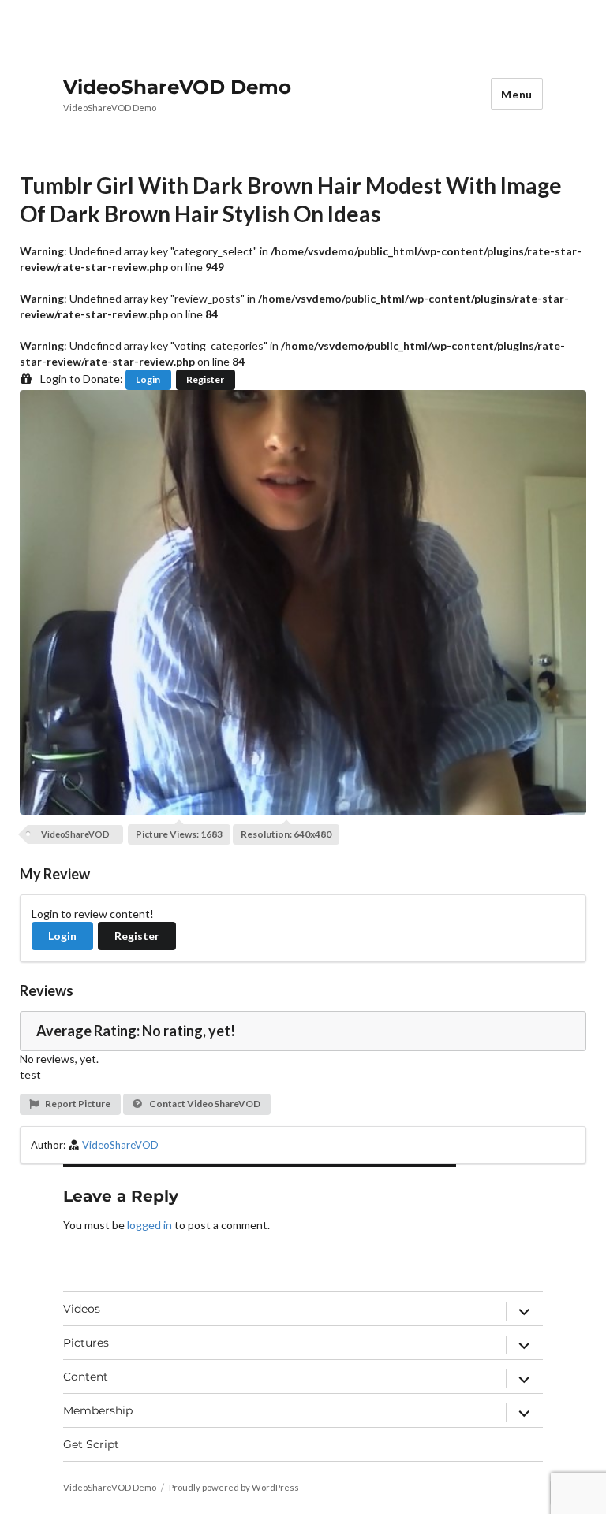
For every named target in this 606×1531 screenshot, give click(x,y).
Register (205, 379)
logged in (149, 1225)
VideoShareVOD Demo (177, 86)
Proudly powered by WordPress (234, 1487)
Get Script (91, 1444)
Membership (98, 1410)
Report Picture (76, 1103)
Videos (81, 1309)
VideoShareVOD (75, 834)
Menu (517, 94)
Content (85, 1376)
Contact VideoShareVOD (204, 1103)
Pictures (86, 1343)
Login (148, 379)
